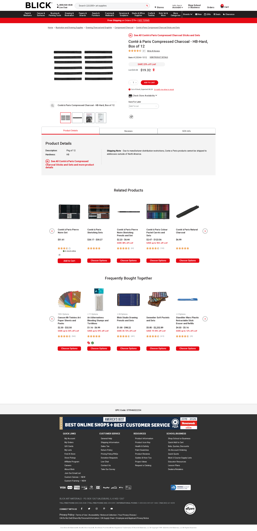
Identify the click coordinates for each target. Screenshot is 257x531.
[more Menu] (175, 17)
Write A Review (153, 51)
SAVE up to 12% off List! (186, 331)
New (200, 14)
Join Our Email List (73, 473)
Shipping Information (110, 442)
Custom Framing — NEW (75, 481)
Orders (210, 7)
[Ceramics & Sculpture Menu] (124, 17)
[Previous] (52, 231)
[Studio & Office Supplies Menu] (138, 17)
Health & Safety (142, 446)
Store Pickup (70, 458)
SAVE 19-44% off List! (156, 331)
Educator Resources (177, 461)
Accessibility (94, 515)
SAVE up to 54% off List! (68, 331)
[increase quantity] (136, 82)
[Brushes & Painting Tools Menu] (55, 17)
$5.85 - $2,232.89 (154, 327)
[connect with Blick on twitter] (89, 510)
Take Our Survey (108, 469)
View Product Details (159, 57)
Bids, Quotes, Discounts (178, 446)
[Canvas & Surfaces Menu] (41, 17)
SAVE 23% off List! (147, 64)
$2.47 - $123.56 (153, 239)
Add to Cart (69, 261)
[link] (62, 7)
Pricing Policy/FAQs (109, 454)
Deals (218, 14)
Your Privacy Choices (127, 515)
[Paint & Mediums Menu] (28, 17)
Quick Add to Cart (176, 442)
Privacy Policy (67, 514)
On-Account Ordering (177, 450)
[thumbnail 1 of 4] (65, 117)
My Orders (69, 442)
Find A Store (70, 454)
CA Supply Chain (108, 518)
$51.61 (61, 239)
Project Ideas (141, 461)
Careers (68, 465)
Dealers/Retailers (175, 469)
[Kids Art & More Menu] (164, 17)
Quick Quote (173, 454)
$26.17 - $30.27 (94, 239)
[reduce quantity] (131, 82)
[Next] (205, 231)
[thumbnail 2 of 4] (77, 117)
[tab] (70, 131)
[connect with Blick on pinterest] (104, 510)
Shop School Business (194, 6)
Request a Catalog (143, 465)
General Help (106, 438)
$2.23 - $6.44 (123, 239)
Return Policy (106, 450)
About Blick (69, 469)
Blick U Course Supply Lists (180, 458)
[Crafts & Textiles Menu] (152, 17)
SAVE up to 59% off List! (98, 331)
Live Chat (105, 461)
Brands (186, 14)
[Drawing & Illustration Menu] (69, 17)
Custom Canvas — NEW (75, 477)
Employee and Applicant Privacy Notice (132, 518)
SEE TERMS (144, 20)
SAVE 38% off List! (125, 243)
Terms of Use (81, 515)
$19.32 (146, 70)
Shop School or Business (179, 438)
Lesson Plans (174, 465)
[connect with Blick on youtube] (111, 510)
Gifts (209, 14)
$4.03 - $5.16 (182, 327)
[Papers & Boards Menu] (83, 17)
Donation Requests (109, 458)
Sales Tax (105, 446)
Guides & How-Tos (143, 458)
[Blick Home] (39, 5)
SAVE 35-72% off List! (126, 331)
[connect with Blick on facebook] (81, 510)
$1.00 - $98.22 (124, 327)
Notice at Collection (109, 515)
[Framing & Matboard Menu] (109, 17)
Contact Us (106, 465)
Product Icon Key (142, 442)
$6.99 (178, 239)
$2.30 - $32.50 (65, 327)
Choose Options (99, 260)
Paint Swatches (142, 450)
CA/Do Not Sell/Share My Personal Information (79, 518)
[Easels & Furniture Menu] (96, 17)
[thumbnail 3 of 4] (89, 117)
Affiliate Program (72, 461)
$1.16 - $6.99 (93, 327)
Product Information (144, 438)
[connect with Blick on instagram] (96, 510)
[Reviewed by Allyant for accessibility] (190, 509)
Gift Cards (69, 446)
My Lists (68, 450)
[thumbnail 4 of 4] (101, 117)
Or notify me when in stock (164, 89)
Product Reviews (142, 454)
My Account (70, 438)
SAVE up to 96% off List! (157, 243)
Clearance (229, 14)
